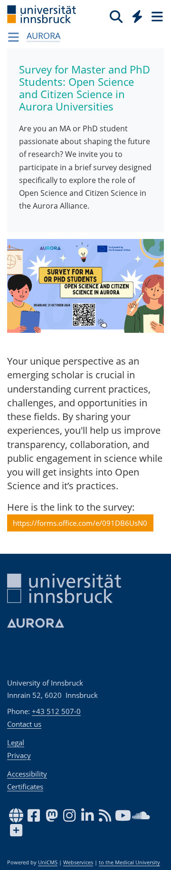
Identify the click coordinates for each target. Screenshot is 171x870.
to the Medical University (129, 862)
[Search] (116, 16)
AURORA (43, 35)
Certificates (25, 786)
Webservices (78, 862)
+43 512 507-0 (56, 711)
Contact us (24, 724)
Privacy (19, 755)
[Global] (134, 15)
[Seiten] (156, 16)
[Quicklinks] (137, 16)
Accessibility (27, 773)
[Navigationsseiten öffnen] (13, 37)
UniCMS (47, 862)
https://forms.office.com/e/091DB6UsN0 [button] (80, 523)
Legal (15, 742)
